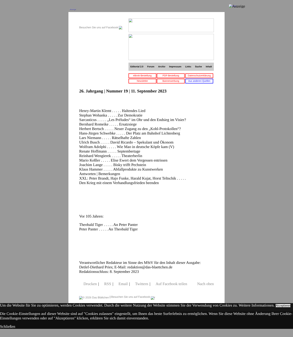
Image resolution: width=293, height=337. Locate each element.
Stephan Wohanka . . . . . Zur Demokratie (110, 115)
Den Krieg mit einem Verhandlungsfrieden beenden (119, 183)
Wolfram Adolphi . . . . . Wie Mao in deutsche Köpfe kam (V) (126, 147)
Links (188, 66)
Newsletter (142, 81)
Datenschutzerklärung (199, 75)
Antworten (87, 174)
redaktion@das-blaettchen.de (149, 267)
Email (123, 284)
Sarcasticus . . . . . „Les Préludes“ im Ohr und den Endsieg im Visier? (132, 120)
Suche (198, 66)
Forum (150, 66)
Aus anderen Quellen (199, 81)
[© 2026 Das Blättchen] (94, 296)
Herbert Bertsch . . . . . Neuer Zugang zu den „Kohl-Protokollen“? (130, 129)
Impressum (175, 66)
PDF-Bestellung (171, 75)
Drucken (90, 284)
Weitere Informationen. (257, 305)
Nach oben (205, 284)
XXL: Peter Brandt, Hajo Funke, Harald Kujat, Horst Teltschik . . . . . (132, 178)
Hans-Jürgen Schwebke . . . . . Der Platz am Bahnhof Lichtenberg (129, 133)
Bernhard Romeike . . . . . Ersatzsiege (108, 124)
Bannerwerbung (171, 81)
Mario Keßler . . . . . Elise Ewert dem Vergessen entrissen (123, 160)
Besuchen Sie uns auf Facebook (99, 27)
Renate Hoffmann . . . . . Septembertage (109, 151)
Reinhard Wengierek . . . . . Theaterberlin (110, 156)
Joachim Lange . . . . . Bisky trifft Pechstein (112, 165)
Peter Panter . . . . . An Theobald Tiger (108, 229)
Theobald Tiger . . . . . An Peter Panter (108, 224)
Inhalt (209, 66)
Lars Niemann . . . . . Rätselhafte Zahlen (110, 138)
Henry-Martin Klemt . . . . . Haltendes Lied (112, 111)
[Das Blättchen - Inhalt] (100, 20)
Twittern (141, 284)
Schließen (7, 326)
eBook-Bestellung (142, 75)
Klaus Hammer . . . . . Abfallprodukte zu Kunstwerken (121, 169)
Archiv (161, 66)
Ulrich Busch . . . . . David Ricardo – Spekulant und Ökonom (126, 142)
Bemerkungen (109, 174)
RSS (107, 284)
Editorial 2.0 (136, 66)
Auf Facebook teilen (171, 284)
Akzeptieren (283, 305)
